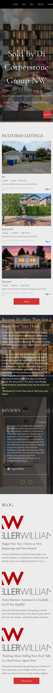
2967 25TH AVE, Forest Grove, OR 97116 (19, 236)
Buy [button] (24, 4)
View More (26, 681)
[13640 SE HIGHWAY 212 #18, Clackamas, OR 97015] (26, 262)
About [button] (41, 4)
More (26, 301)
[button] (47, 114)
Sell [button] (32, 4)
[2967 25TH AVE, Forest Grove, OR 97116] (26, 209)
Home (15, 4)
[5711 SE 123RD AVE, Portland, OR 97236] (26, 157)
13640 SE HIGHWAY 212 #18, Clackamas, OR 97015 (24, 289)
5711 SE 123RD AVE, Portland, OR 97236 (19, 184)
